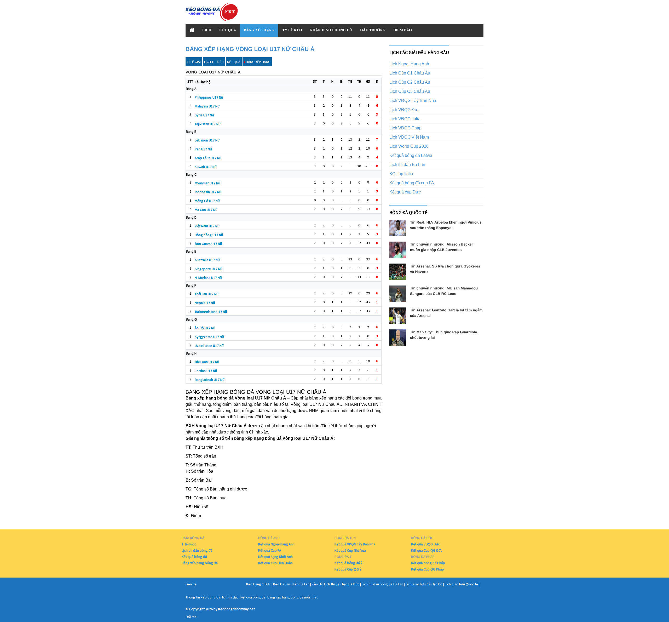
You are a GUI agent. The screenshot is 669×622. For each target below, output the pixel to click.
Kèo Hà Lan (281, 584)
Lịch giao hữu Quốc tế (461, 584)
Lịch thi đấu (214, 61)
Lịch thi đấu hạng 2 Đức (341, 584)
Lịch (206, 30)
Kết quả (227, 30)
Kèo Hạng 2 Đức (258, 584)
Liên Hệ (191, 584)
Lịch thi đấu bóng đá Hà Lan (382, 584)
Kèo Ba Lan (300, 584)
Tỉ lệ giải (194, 61)
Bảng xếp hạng (259, 30)
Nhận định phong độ (331, 30)
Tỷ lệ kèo (292, 30)
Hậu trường (372, 30)
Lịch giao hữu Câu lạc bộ (424, 584)
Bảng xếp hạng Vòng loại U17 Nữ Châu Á (250, 49)
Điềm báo (402, 30)
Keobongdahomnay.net (236, 609)
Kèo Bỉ (317, 584)
